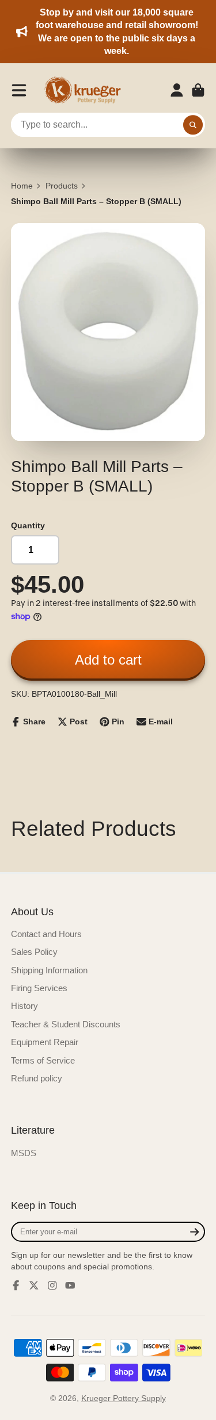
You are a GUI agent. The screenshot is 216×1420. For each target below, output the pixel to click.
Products (62, 185)
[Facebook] (16, 1285)
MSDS (23, 1153)
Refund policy (36, 1078)
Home (22, 185)
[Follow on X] (34, 1285)
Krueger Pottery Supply (123, 1398)
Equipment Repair (44, 1042)
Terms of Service (43, 1060)
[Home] (86, 90)
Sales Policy (34, 952)
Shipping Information (49, 970)
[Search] (193, 125)
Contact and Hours (46, 934)
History (24, 1006)
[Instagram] (52, 1285)
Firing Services (39, 988)
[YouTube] (70, 1285)
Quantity (28, 525)
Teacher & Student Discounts (65, 1024)
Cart (198, 90)
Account (177, 90)
